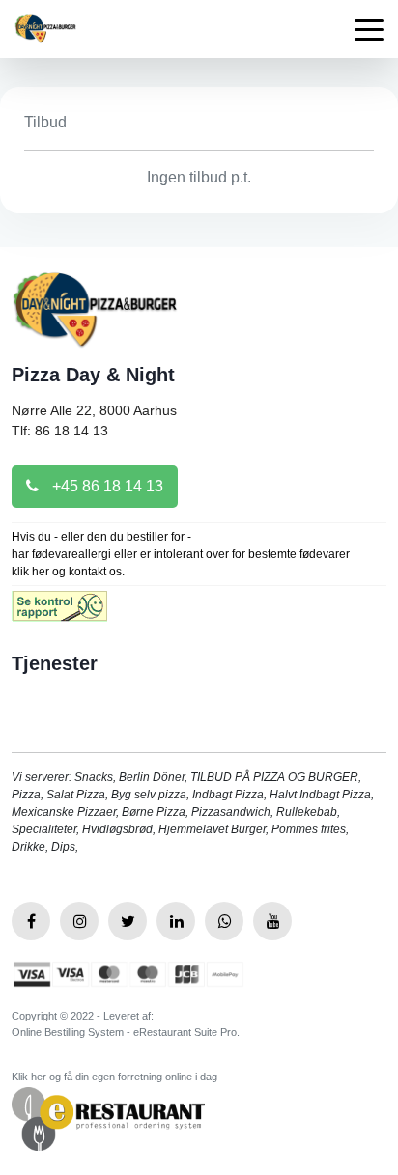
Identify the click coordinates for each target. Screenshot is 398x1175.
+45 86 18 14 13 (105, 486)
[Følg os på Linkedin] (175, 921)
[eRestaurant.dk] (108, 1117)
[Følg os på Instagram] (79, 921)
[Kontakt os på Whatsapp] (224, 921)
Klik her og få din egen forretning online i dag (114, 1076)
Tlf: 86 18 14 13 (60, 430)
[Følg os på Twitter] (127, 921)
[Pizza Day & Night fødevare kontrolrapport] (59, 612)
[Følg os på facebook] (31, 921)
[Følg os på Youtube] (272, 921)
